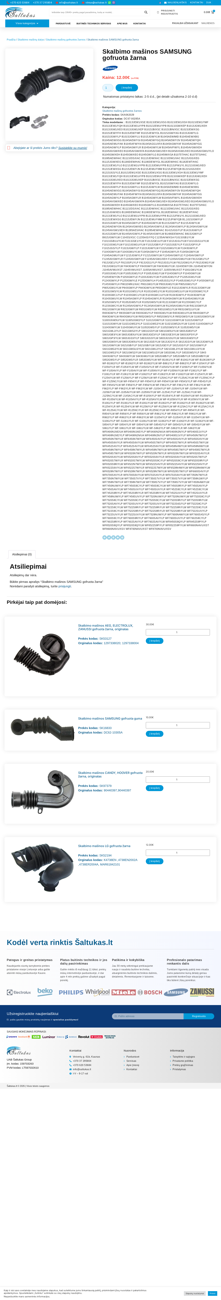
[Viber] (113, 2)
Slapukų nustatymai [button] (195, 1293)
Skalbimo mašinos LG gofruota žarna (104, 846)
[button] (104, 537)
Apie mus (122, 23)
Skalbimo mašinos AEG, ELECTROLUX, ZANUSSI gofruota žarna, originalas (105, 627)
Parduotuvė (63, 23)
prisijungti (64, 586)
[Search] (146, 12)
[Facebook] (160, 3)
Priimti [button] (212, 1293)
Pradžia (11, 39)
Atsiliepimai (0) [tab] (22, 554)
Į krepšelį (127, 87)
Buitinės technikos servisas (94, 23)
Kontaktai (139, 23)
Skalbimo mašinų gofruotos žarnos (65, 39)
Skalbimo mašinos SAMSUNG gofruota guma (110, 718)
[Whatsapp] (109, 2)
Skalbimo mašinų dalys (31, 39)
